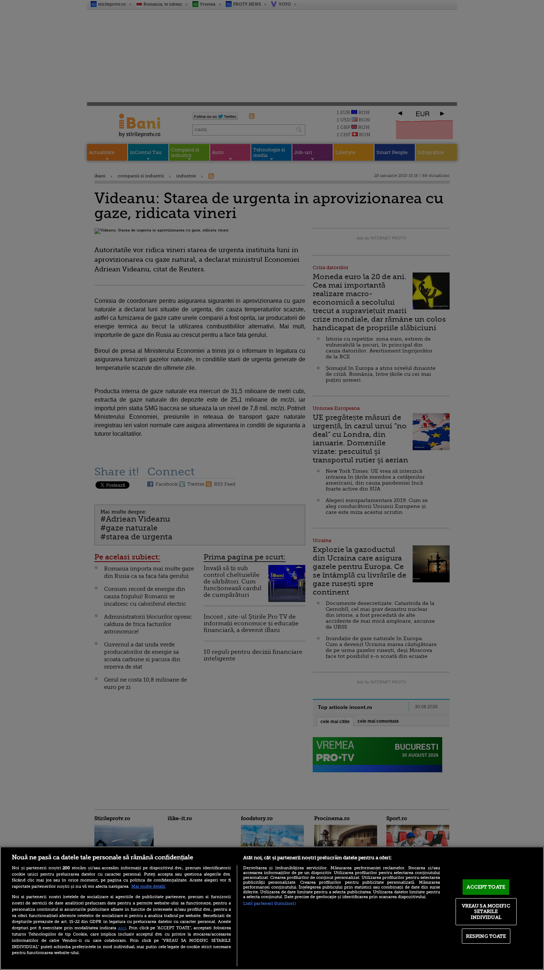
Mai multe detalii (148, 886)
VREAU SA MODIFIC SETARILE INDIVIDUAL (486, 911)
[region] (272, 908)
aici (122, 927)
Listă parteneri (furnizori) (269, 903)
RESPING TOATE (486, 936)
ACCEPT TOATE (486, 887)
